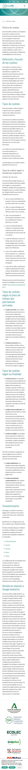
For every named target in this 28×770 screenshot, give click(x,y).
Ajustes (19, 767)
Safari (7, 552)
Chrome (7, 548)
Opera (7, 556)
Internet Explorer (10, 541)
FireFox (7, 545)
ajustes (20, 764)
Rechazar (12, 767)
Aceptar (4, 767)
